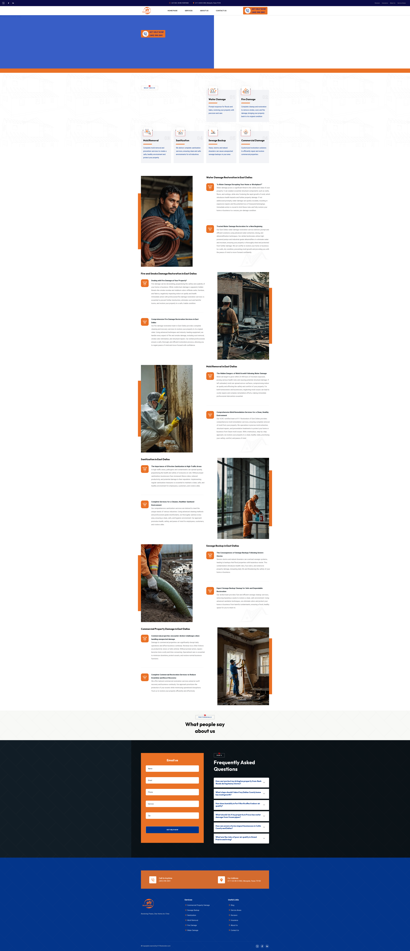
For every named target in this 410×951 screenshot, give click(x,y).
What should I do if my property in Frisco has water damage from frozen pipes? (238, 815)
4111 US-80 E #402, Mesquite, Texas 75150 (208, 3)
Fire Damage (248, 99)
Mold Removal (151, 140)
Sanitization (182, 140)
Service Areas (402, 3)
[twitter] (3, 3)
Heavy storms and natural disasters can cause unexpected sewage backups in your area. (221, 151)
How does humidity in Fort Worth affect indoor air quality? (238, 804)
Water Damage (217, 99)
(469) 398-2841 (165, 881)
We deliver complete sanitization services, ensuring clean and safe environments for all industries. (188, 151)
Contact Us (221, 11)
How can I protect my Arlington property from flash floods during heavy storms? (238, 782)
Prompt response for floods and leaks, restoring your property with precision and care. (221, 110)
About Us (392, 3)
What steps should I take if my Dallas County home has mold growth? (238, 793)
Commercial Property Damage (198, 905)
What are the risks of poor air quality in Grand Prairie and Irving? (236, 838)
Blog (232, 905)
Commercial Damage (253, 140)
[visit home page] (146, 11)
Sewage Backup (217, 140)
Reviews (377, 3)
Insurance (385, 3)
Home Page (172, 11)
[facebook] (8, 3)
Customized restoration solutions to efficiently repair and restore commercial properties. (253, 151)
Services (189, 11)
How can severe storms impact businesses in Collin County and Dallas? (238, 827)
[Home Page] (148, 903)
